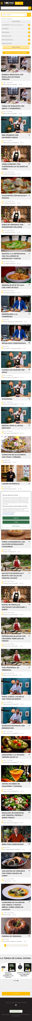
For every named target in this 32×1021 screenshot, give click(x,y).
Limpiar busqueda (16, 21)
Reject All (16, 518)
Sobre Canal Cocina (10, 1002)
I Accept (16, 522)
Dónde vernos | (18, 1002)
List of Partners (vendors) (8, 514)
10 (24, 945)
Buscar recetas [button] (16, 47)
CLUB (17, 3)
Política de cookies (16, 1016)
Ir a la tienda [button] (16, 993)
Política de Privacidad (25, 1014)
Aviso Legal (17, 1014)
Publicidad (24, 1002)
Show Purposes (16, 526)
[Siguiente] (27, 945)
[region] (16, 510)
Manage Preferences (16, 1011)
